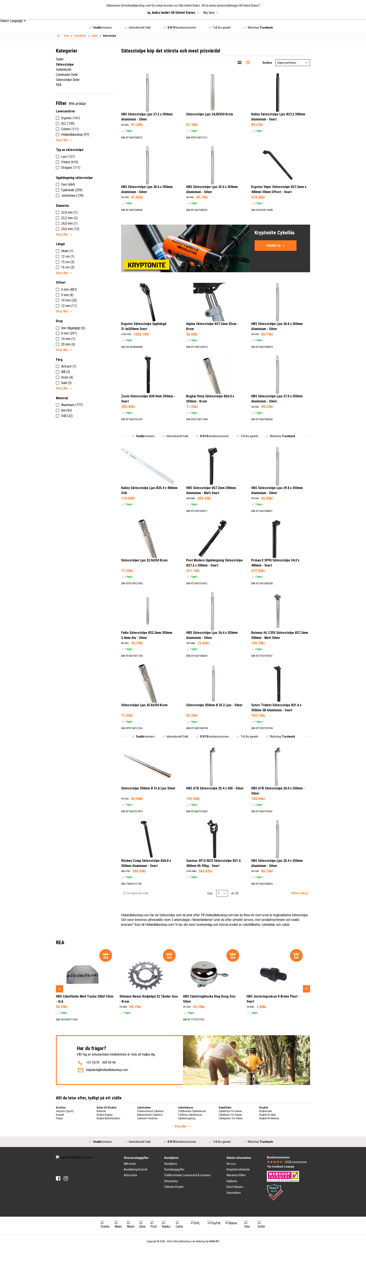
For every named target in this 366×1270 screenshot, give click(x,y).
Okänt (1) (67, 251)
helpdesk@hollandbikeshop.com (107, 1070)
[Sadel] (59, 36)
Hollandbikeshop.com (183, 1241)
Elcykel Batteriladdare (108, 1118)
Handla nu (273, 245)
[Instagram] (66, 1178)
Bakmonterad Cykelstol (149, 1114)
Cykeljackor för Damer (231, 1118)
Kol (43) (66, 410)
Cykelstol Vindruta (147, 1118)
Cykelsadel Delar (67, 75)
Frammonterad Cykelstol (150, 1111)
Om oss (231, 1163)
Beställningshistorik (135, 1169)
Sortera (267, 62)
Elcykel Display (104, 1114)
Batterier (101, 1111)
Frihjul (59, 1118)
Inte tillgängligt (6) (73, 328)
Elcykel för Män (267, 1114)
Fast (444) (68, 184)
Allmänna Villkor (236, 1175)
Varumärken (233, 1192)
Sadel (59, 59)
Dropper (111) (70, 168)
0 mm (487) (69, 289)
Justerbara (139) (72, 195)
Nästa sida (298, 893)
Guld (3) (66, 383)
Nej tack (208, 13)
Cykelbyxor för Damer (230, 1114)
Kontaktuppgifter (174, 1169)
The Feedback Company (280, 1166)
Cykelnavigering (186, 1118)
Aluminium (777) (72, 405)
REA (58, 85)
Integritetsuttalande (238, 1169)
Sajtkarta (231, 1181)
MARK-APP (214, 1241)
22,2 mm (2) (69, 218)
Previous (59, 988)
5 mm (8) (67, 295)
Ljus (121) (68, 157)
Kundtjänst (170, 1163)
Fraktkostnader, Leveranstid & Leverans (187, 1175)
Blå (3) (65, 372)
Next (306, 988)
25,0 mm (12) (70, 229)
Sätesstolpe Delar (68, 80)
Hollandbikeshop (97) (75, 135)
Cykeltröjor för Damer (230, 1111)
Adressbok (130, 1175)
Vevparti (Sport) (64, 1111)
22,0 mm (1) (69, 212)
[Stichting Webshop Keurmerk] (283, 1176)
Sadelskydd (63, 70)
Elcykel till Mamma (269, 1118)
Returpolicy (171, 1181)
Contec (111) (70, 129)
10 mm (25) (69, 300)
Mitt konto (130, 1163)
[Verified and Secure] (275, 1192)
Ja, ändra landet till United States (171, 13)
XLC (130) (68, 124)
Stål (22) (67, 416)
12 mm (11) (69, 306)
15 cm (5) (67, 262)
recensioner (295, 1162)
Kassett (60, 1114)
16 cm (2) (67, 267)
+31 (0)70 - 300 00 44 (101, 1062)
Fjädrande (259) (71, 190)
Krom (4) (67, 377)
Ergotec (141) (70, 118)
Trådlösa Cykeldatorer (190, 1114)
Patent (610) (69, 162)
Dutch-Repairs (234, 1186)
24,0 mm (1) (69, 223)
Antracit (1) (68, 366)
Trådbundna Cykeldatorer (192, 1111)
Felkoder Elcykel (173, 1186)
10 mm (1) (68, 339)
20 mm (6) (68, 344)
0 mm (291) (69, 333)
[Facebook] (58, 1178)
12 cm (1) (67, 256)
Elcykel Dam (265, 1111)
